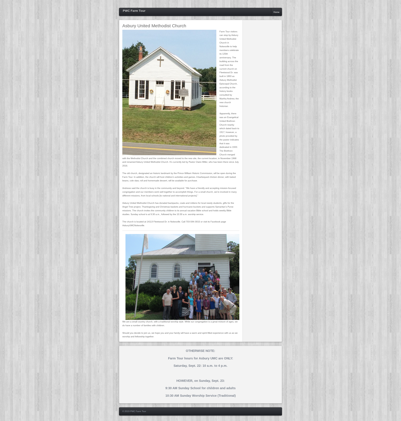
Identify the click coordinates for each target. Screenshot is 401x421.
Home (276, 12)
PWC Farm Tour (134, 10)
